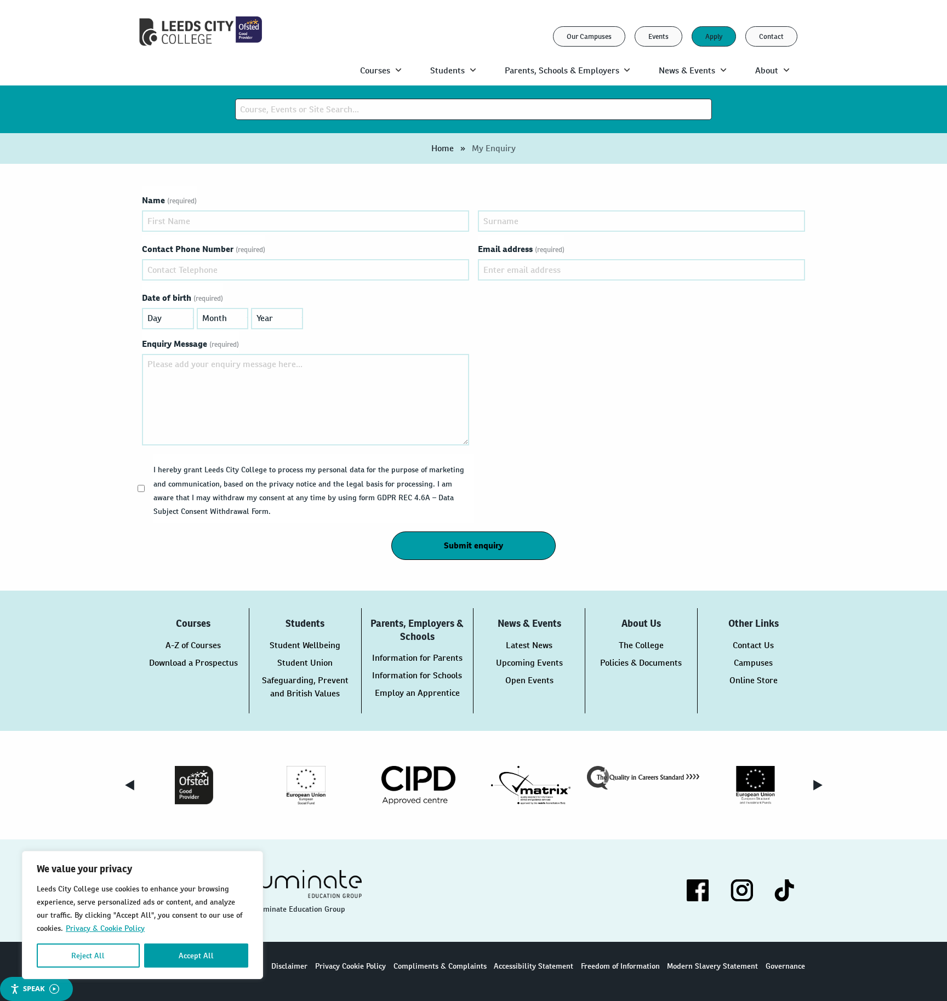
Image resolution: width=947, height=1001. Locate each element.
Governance (785, 966)
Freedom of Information (620, 966)
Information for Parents (417, 657)
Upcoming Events (529, 662)
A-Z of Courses (193, 645)
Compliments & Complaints (440, 966)
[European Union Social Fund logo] (306, 785)
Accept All (196, 955)
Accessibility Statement (533, 966)
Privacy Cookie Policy (350, 966)
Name (169, 200)
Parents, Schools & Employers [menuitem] (562, 70)
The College (641, 645)
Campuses (753, 662)
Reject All (88, 955)
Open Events (529, 680)
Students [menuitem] (447, 70)
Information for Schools (417, 675)
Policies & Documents (641, 662)
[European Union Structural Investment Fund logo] (755, 785)
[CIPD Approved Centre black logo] (418, 785)
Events (658, 36)
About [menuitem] (766, 70)
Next (817, 785)
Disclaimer (289, 966)
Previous (129, 785)
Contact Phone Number (203, 249)
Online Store (753, 680)
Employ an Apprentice (417, 693)
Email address (521, 249)
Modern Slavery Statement (712, 966)
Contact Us (753, 645)
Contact (771, 36)
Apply (713, 36)
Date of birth (182, 298)
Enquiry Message (190, 344)
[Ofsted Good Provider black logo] (194, 785)
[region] (142, 915)
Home (442, 148)
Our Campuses (589, 36)
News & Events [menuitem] (687, 70)
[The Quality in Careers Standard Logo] (643, 778)
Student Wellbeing (305, 645)
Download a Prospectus (193, 662)
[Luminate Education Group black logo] (305, 884)
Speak (34, 988)
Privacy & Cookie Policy (105, 928)
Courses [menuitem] (375, 70)
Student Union (305, 662)
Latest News (529, 645)
